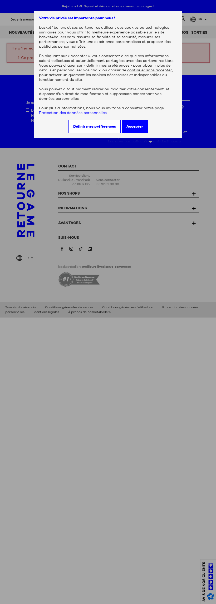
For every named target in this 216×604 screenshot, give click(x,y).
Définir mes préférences (94, 126)
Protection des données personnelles (73, 113)
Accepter (134, 126)
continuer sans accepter (149, 70)
